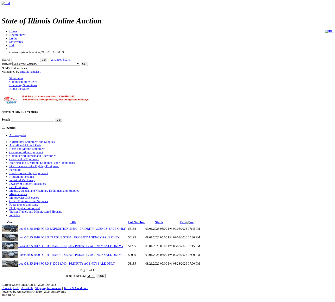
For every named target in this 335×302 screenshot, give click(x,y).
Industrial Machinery (22, 180)
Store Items (16, 78)
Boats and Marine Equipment (27, 148)
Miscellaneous (18, 194)
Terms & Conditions (76, 288)
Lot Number (136, 222)
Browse (7, 63)
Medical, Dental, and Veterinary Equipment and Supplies (44, 190)
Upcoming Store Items (23, 85)
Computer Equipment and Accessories (32, 155)
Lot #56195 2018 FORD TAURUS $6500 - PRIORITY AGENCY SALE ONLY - (69, 237)
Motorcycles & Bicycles (24, 197)
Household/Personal (21, 176)
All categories (17, 135)
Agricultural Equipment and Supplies (32, 141)
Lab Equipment (18, 187)
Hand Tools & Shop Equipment (28, 173)
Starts (159, 222)
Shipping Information (48, 288)
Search (6, 59)
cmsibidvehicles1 (30, 71)
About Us (27, 288)
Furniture (15, 169)
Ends (183, 222)
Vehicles (14, 215)
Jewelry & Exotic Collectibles (27, 183)
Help (16, 288)
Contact (7, 288)
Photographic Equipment (24, 208)
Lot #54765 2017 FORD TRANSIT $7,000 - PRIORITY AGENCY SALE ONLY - (70, 246)
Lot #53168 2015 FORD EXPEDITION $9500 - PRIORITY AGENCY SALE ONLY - (72, 228)
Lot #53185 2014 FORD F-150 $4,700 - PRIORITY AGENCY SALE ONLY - (67, 263)
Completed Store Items (23, 81)
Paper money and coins (23, 204)
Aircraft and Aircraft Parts (25, 145)
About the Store (19, 88)
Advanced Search (60, 59)
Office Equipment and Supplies (28, 201)
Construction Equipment (24, 159)
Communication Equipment (26, 152)
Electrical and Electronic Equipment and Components (42, 162)
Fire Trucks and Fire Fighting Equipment (34, 166)
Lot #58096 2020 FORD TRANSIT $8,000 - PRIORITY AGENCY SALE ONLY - (70, 254)
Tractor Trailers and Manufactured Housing (35, 211)
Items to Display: (75, 275)
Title (73, 222)
